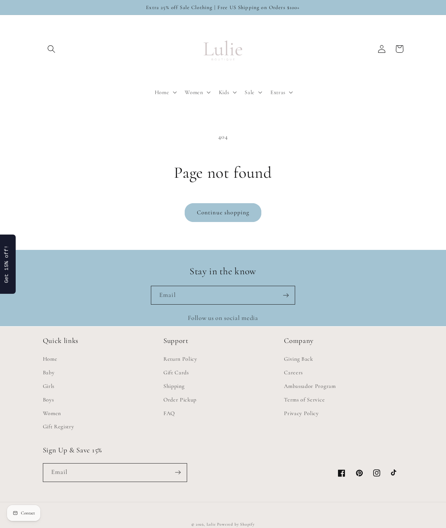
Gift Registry (58, 426)
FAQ (169, 413)
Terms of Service (304, 399)
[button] (52, 49)
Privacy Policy (301, 413)
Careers (293, 372)
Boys (48, 399)
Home (50, 358)
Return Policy (180, 358)
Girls (48, 386)
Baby (49, 372)
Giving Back (298, 358)
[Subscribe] (286, 295)
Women (52, 413)
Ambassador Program (310, 386)
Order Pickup (180, 399)
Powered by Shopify (236, 524)
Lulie (211, 524)
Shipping (174, 386)
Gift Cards (176, 372)
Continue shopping (223, 212)
